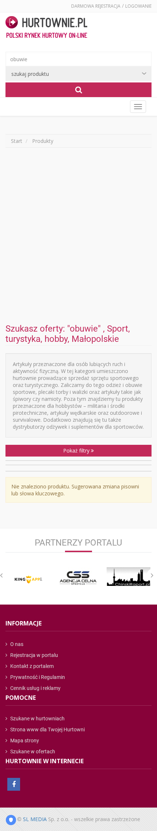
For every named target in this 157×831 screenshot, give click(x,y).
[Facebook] (13, 784)
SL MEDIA (35, 819)
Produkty (42, 140)
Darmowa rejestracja (95, 6)
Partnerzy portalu (78, 543)
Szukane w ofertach (32, 751)
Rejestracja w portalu (33, 655)
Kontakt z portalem (31, 666)
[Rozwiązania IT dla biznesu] (28, 579)
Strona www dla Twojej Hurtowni (47, 729)
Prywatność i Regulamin (37, 677)
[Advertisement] (78, 235)
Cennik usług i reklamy (35, 688)
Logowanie (138, 6)
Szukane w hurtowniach (37, 718)
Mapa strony (24, 740)
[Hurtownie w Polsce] (46, 27)
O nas (16, 644)
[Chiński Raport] (128, 576)
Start (16, 140)
